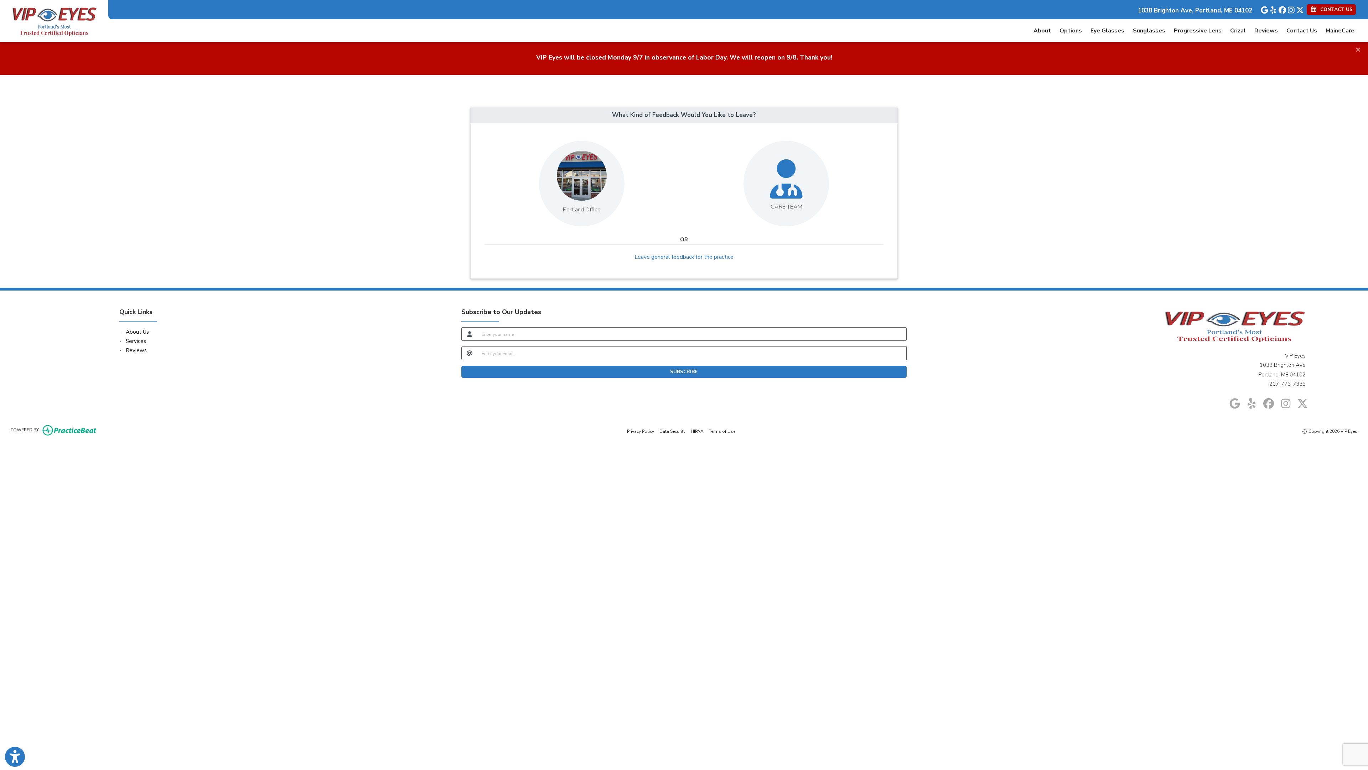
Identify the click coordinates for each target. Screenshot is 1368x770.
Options (1070, 31)
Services (136, 341)
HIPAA (697, 431)
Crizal (1238, 31)
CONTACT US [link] (1335, 9)
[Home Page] (54, 20)
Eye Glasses (1107, 31)
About (1042, 31)
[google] (1262, 8)
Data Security (672, 431)
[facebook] (1280, 8)
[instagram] (1289, 8)
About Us (137, 331)
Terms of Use (722, 431)
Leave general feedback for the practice (684, 257)
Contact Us (1301, 31)
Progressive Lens (1198, 31)
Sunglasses (1149, 31)
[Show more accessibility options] (15, 756)
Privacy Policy (640, 431)
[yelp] (1271, 8)
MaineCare (1340, 31)
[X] (1298, 8)
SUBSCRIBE (684, 371)
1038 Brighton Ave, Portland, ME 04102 (1195, 10)
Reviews (1266, 31)
